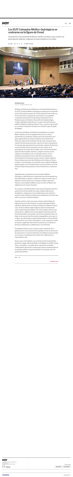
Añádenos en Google (29, 43)
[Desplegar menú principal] (70, 23)
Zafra (19, 257)
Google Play (67, 466)
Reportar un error (54, 261)
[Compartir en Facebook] (17, 44)
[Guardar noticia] (10, 43)
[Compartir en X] (19, 44)
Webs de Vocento (67, 475)
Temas (16, 257)
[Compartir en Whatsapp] (15, 44)
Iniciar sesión (66, 23)
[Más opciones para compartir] (22, 44)
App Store (59, 466)
